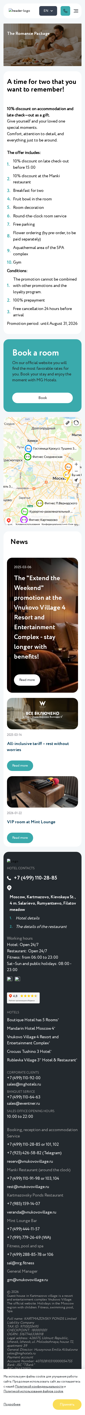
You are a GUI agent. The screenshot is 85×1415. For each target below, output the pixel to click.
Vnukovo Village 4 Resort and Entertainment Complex (33, 1040)
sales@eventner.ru (23, 1103)
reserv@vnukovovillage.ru (30, 1161)
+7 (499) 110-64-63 (23, 1097)
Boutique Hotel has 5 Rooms (33, 1020)
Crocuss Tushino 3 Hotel (29, 1052)
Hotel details (27, 918)
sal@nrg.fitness (20, 1263)
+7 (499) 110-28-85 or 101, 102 (33, 1144)
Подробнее (11, 1404)
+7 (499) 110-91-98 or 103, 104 (33, 1178)
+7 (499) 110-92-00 (24, 1078)
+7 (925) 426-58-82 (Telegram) (34, 1153)
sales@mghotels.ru (24, 1084)
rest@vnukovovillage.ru (28, 1187)
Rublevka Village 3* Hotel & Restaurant (42, 1060)
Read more (20, 765)
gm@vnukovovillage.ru (27, 1280)
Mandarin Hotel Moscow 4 (31, 1028)
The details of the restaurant (41, 927)
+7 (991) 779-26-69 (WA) (29, 1238)
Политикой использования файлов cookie (33, 1391)
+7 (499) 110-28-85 (35, 878)
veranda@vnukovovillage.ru (31, 1212)
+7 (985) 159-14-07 (23, 1204)
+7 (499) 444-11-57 (23, 1229)
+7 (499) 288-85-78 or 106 (30, 1255)
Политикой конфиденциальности (39, 1386)
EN (46, 11)
